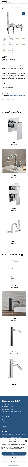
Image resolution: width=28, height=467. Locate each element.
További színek (6, 84)
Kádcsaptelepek (18, 7)
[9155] (14, 226)
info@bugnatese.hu (9, 409)
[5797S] (14, 336)
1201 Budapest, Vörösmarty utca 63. (14, 411)
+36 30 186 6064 (7, 405)
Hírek (3, 419)
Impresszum (4, 426)
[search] (22, 2)
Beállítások (14, 461)
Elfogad (14, 454)
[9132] (14, 194)
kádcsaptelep (11, 99)
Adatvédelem (4, 424)
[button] (26, 441)
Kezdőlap (3, 7)
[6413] (14, 161)
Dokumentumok (5, 423)
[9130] (14, 128)
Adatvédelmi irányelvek (13, 465)
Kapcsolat (4, 421)
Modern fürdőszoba (14, 95)
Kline (8, 95)
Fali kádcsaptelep (6, 97)
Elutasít (14, 457)
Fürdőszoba (22, 95)
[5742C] (14, 270)
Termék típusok (10, 7)
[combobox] (9, 88)
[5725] (14, 369)
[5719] (14, 303)
